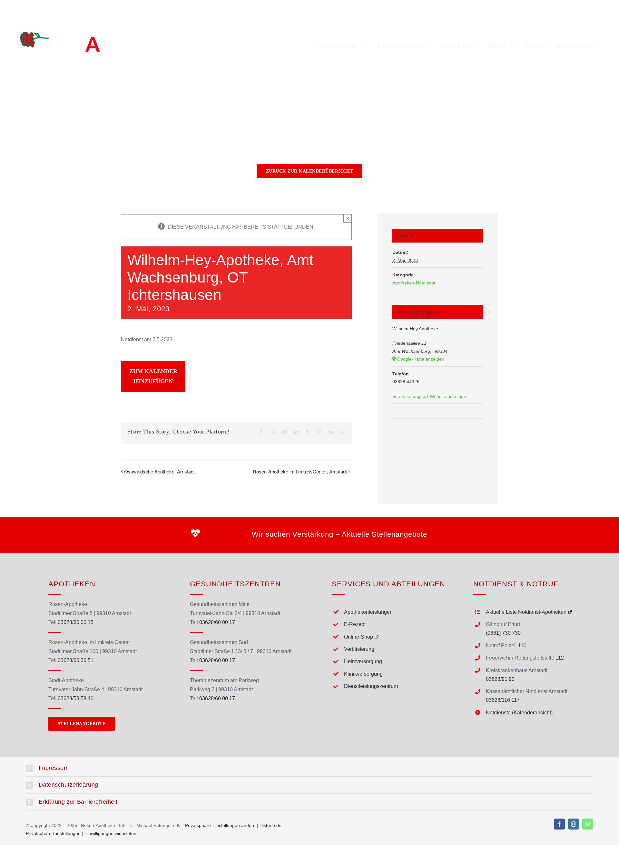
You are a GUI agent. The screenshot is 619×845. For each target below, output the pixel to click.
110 (522, 645)
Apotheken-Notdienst (413, 282)
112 (559, 658)
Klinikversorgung (363, 674)
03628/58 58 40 (75, 698)
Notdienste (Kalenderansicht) (519, 712)
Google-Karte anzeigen (420, 359)
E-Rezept (355, 624)
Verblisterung (359, 649)
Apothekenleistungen (368, 612)
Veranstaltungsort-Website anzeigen (429, 396)
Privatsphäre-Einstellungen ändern (220, 825)
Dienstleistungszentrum (371, 686)
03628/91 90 (500, 679)
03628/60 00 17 (217, 622)
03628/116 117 (503, 700)
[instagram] (573, 824)
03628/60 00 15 (75, 622)
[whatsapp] (587, 824)
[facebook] (559, 824)
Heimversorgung (363, 661)
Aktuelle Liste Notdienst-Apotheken (526, 612)
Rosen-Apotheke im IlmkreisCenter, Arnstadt (300, 471)
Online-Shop (358, 637)
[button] (309, 768)
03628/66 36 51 (75, 660)
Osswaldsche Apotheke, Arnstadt (159, 471)
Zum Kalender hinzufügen (153, 376)
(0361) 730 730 (503, 633)
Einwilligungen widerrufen (110, 833)
